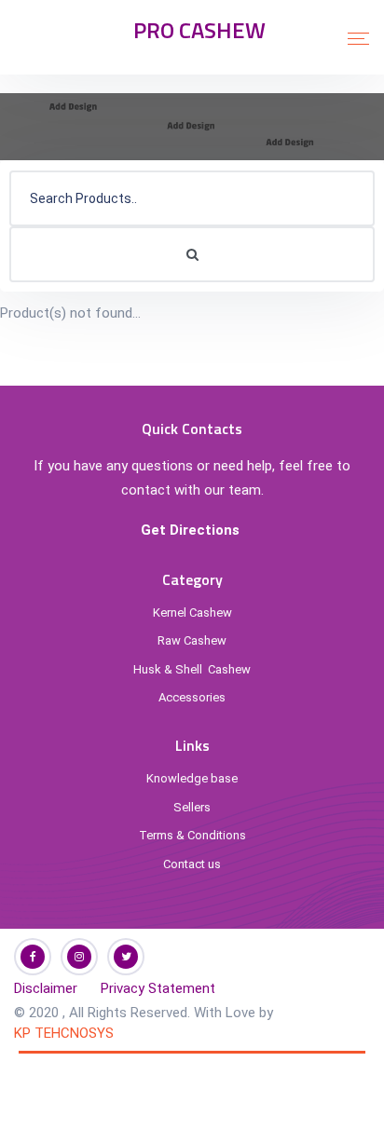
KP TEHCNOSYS (64, 1033)
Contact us (192, 864)
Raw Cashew (192, 640)
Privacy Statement (158, 988)
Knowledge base (192, 778)
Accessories (192, 697)
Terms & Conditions (192, 835)
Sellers (192, 807)
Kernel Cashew (192, 612)
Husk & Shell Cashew (192, 669)
